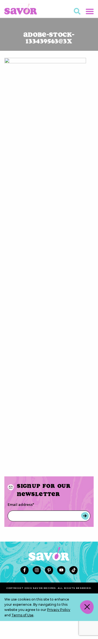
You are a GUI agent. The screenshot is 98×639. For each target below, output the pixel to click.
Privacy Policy (58, 610)
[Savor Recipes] (20, 8)
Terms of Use (22, 615)
